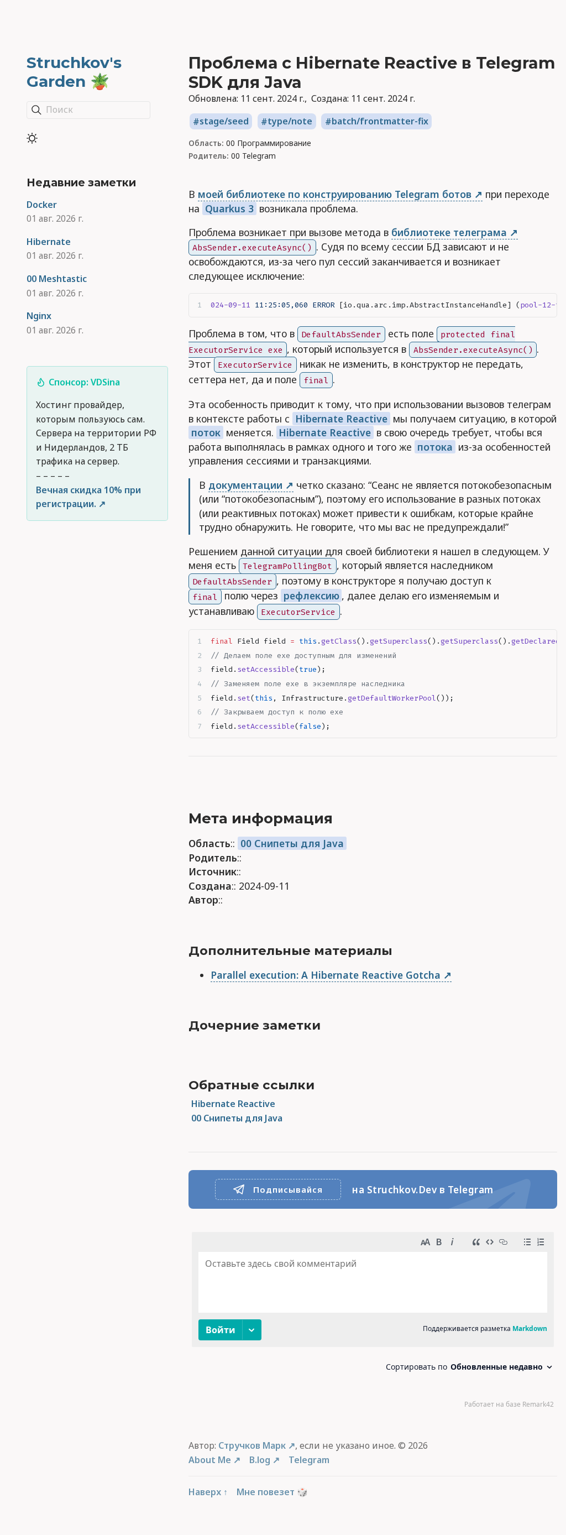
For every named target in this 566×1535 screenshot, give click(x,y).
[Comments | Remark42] (372, 1322)
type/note (290, 122)
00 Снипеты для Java (292, 843)
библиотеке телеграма (449, 232)
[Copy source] (545, 305)
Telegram (309, 1460)
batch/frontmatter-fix (380, 122)
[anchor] (345, 819)
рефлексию (311, 595)
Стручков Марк (252, 1445)
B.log (259, 1460)
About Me (209, 1460)
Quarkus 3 (229, 208)
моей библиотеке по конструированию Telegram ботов (334, 194)
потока (435, 446)
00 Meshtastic (57, 279)
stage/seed (224, 122)
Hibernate (49, 242)
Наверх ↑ (208, 1492)
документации (245, 485)
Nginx (39, 316)
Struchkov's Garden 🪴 (74, 72)
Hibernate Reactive (341, 418)
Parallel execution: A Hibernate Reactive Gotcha (326, 974)
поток (206, 432)
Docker (42, 205)
